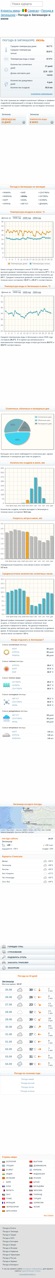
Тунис (9, 1199)
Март (14, 649)
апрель (7, 204)
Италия (37, 1178)
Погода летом (27, 1087)
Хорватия (39, 1203)
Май (14, 672)
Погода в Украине (10, 1261)
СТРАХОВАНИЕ (15, 952)
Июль (14, 705)
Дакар (5, 861)
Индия (9, 1174)
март (5, 200)
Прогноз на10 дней (9, 120)
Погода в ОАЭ (8, 1238)
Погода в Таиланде (10, 1231)
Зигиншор (6, 865)
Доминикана (40, 1166)
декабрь (43, 204)
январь (7, 192)
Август (15, 698)
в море (38, 120)
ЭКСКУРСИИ (13, 968)
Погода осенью (27, 1091)
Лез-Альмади (8, 877)
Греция (9, 1166)
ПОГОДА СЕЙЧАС (10, 839)
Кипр (8, 1182)
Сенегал (33, 10)
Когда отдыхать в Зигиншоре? (27, 640)
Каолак (5, 869)
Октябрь (16, 682)
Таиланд (38, 1194)
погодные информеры (32, 1269)
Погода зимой (27, 1079)
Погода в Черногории (11, 1255)
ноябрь (43, 200)
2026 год (17, 218)
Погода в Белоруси (10, 1265)
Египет (9, 1170)
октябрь (43, 196)
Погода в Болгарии (10, 1241)
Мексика (38, 1190)
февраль (7, 196)
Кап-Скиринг (8, 873)
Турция (37, 1199)
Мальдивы (39, 1186)
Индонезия (39, 1174)
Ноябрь (16, 685)
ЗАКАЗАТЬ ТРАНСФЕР (18, 963)
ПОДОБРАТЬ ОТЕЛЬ (17, 957)
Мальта (10, 1190)
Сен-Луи (6, 882)
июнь (24, 196)
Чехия (37, 1207)
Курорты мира (10, 10)
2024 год (37, 218)
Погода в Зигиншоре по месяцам (27, 187)
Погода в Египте (9, 1228)
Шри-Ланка (11, 1211)
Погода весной (27, 1083)
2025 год (27, 218)
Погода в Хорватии (10, 1251)
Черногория (12, 1207)
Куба (8, 1186)
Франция (10, 1203)
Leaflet (3, 830)
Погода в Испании (10, 1248)
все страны (49, 1215)
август (24, 204)
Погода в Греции (9, 1245)
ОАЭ (8, 1194)
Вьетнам (38, 1162)
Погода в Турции (9, 1235)
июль (24, 200)
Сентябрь (17, 689)
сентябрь (44, 192)
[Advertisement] (27, 35)
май (23, 192)
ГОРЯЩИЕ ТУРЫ (15, 947)
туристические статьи (31, 1271)
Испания (10, 1178)
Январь (15, 655)
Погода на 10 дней (27, 976)
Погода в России (9, 1258)
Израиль (37, 1170)
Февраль (16, 738)
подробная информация (41, 94)
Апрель (15, 652)
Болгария (11, 1162)
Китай (37, 1182)
